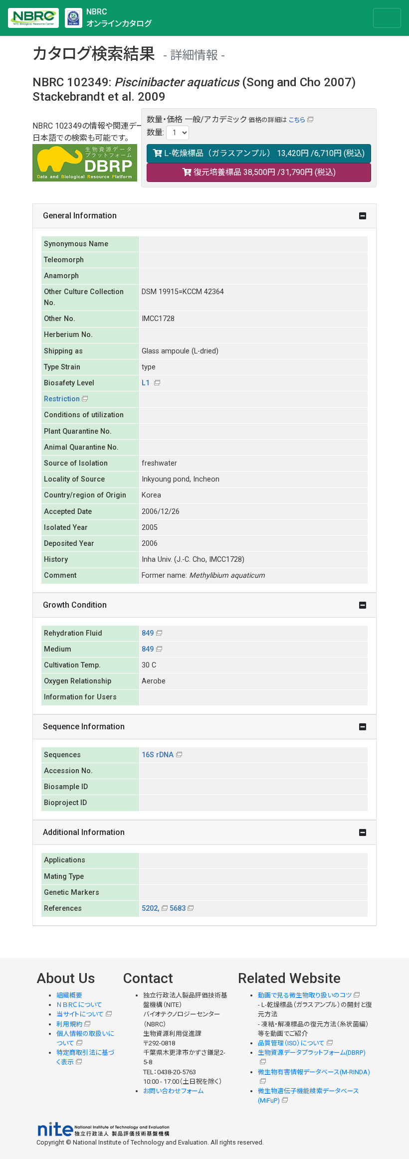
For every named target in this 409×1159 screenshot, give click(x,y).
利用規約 (69, 1024)
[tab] (204, 216)
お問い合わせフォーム (173, 1091)
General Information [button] (80, 215)
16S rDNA (158, 755)
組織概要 (69, 995)
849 (148, 633)
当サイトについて (80, 1014)
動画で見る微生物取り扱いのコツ (305, 995)
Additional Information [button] (84, 832)
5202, (150, 908)
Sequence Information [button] (84, 726)
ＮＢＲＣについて (79, 1004)
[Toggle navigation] (387, 18)
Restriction (62, 399)
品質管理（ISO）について (291, 1043)
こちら (297, 120)
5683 (178, 908)
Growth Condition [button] (75, 605)
